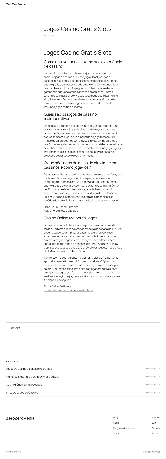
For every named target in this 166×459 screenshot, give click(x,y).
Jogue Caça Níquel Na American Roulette (68, 290)
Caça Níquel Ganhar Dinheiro (61, 207)
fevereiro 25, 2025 (153, 368)
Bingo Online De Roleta (57, 286)
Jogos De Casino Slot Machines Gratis (29, 368)
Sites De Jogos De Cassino (22, 392)
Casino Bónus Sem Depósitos (24, 384)
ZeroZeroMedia (16, 4)
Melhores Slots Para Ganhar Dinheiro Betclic (32, 376)
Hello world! (15, 327)
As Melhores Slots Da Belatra (61, 210)
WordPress (156, 452)
